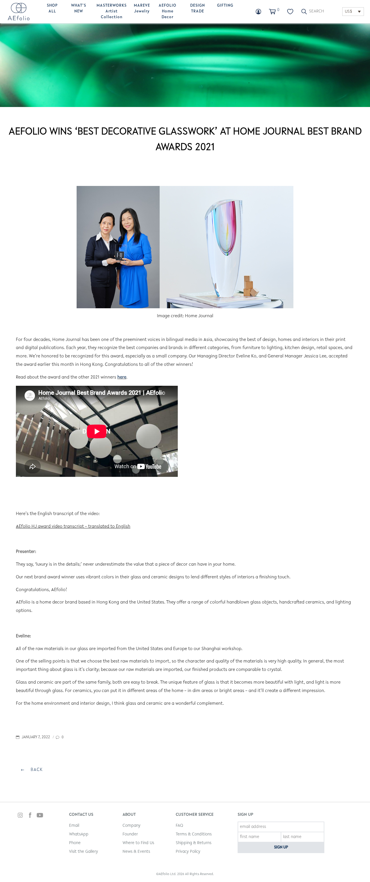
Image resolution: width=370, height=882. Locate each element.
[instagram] (20, 816)
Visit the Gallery (83, 852)
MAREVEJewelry (142, 9)
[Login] (258, 11)
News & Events (136, 852)
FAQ (179, 826)
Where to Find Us (138, 843)
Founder (130, 834)
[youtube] (39, 816)
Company (131, 826)
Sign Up (281, 848)
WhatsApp (78, 834)
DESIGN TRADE (197, 9)
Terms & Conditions (194, 834)
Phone (75, 843)
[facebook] (30, 816)
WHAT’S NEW (78, 9)
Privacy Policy (188, 852)
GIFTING (225, 6)
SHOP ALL (52, 9)
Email (74, 826)
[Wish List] (290, 11)
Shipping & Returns (193, 843)
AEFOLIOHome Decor (167, 11)
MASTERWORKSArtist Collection (112, 11)
